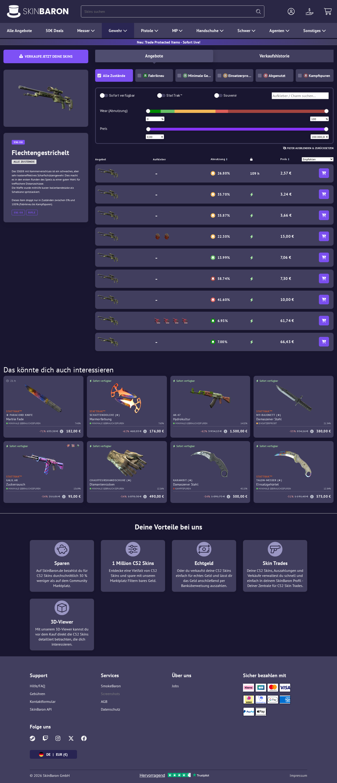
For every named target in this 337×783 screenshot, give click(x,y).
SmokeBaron (111, 686)
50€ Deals (55, 30)
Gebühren (37, 693)
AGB (104, 701)
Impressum (298, 775)
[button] (291, 11)
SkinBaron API (41, 709)
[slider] (148, 111)
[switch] (104, 95)
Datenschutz (110, 709)
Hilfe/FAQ (37, 686)
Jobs (175, 686)
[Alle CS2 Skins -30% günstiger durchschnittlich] (14, 11)
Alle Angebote (19, 30)
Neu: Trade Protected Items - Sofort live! (168, 42)
